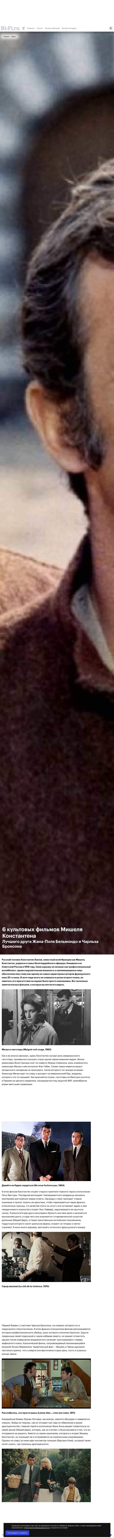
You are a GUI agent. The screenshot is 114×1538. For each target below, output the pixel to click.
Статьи (40, 28)
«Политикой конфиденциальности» (37, 1528)
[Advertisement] (46, 1104)
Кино (14, 36)
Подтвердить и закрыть (17, 1533)
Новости (31, 28)
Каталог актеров (69, 28)
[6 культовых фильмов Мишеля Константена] (46, 1017)
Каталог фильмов (52, 28)
